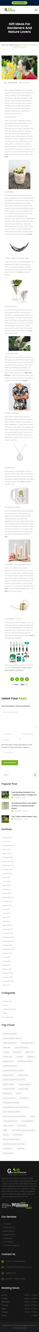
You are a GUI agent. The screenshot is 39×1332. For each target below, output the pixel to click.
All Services (7, 1224)
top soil (5, 1135)
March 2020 (7, 969)
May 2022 (6, 885)
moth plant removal (10, 1121)
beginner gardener (9, 1043)
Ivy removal (24, 1098)
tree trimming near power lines (14, 1144)
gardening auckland (25, 1061)
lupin (32, 1116)
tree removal (17, 1135)
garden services (8, 1089)
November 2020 (8, 941)
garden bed (29, 1052)
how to (18, 1093)
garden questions (25, 1084)
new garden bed (27, 1121)
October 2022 (7, 869)
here (20, 272)
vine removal (7, 1148)
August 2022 (7, 874)
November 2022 (8, 865)
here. (6, 157)
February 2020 (8, 973)
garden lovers (23, 1075)
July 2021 (6, 909)
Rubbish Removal (9, 1235)
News (5, 1013)
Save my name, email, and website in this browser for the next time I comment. (17, 746)
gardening (31, 1057)
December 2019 (8, 981)
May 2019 (6, 985)
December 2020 (8, 937)
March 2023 (7, 854)
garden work (23, 1089)
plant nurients (8, 1126)
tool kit (31, 635)
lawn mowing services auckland (14, 1116)
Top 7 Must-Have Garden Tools (24, 816)
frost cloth (17, 1052)
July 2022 (6, 877)
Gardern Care (7, 1001)
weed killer (20, 1148)
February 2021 (8, 929)
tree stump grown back (11, 1139)
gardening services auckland (13, 1070)
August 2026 (7, 838)
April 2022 (6, 889)
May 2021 (6, 917)
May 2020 (6, 965)
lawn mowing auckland (11, 1112)
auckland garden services (12, 1038)
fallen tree (6, 1047)
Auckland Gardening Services (26, 1325)
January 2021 (8, 933)
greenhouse (7, 1093)
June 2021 (6, 913)
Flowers (6, 1052)
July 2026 (6, 842)
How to (5, 1005)
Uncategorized (8, 1017)
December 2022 (8, 862)
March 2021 (7, 925)
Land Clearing (8, 1242)
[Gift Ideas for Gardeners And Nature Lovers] (12, 679)
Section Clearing (8, 1231)
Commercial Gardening (11, 1245)
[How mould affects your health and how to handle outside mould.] (5, 805)
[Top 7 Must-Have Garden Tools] (5, 819)
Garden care (7, 1057)
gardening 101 (8, 1061)
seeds (5, 1130)
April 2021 (6, 921)
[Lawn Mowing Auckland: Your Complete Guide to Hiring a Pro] (5, 795)
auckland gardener (9, 1034)
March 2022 (7, 893)
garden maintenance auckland (14, 1080)
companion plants (27, 1043)
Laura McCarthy (12, 83)
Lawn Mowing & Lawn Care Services (16, 1107)
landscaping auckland (11, 1103)
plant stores (22, 1126)
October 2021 (7, 901)
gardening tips (8, 1075)
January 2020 (8, 977)
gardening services (9, 1066)
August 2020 (7, 953)
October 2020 (7, 945)
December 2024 (8, 846)
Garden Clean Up (9, 1227)
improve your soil (9, 1098)
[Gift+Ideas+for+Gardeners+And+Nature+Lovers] (17, 679)
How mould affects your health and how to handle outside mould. (24, 806)
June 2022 (6, 881)
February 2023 (8, 857)
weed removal (8, 1153)
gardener (20, 1057)
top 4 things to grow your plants (23, 1130)
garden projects (8, 1084)
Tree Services (7, 1238)
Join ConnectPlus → (19, 3)
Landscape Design (9, 1009)
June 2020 (6, 961)
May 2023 (6, 850)
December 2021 (8, 897)
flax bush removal (21, 1047)
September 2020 (8, 949)
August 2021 (7, 905)
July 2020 (6, 957)
